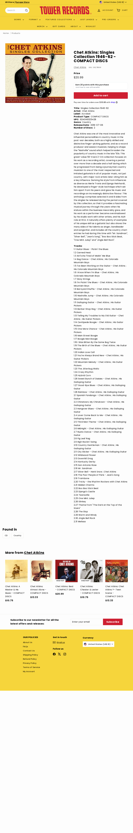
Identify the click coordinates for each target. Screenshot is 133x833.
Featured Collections (59, 19)
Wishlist (91, 26)
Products (16, 33)
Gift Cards (59, 26)
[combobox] (17, 10)
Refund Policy (29, 659)
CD (6, 535)
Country (17, 535)
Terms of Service (31, 667)
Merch (41, 26)
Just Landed (87, 19)
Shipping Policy (30, 654)
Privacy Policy (29, 663)
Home (6, 33)
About (75, 26)
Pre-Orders (109, 19)
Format (34, 19)
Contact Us (29, 650)
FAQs (25, 646)
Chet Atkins (80, 67)
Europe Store (22, 2)
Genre (18, 19)
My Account (29, 671)
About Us (27, 642)
